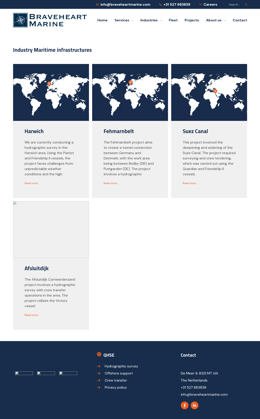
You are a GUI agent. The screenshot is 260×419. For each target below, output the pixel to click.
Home (102, 20)
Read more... (32, 183)
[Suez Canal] (209, 92)
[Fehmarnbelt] (130, 92)
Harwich (34, 131)
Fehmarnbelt (119, 131)
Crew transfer (116, 380)
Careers (210, 4)
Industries (149, 20)
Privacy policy (116, 387)
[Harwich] (51, 92)
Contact (240, 20)
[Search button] (246, 4)
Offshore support (119, 373)
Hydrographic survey (121, 366)
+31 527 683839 (177, 4)
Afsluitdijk (37, 268)
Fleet (173, 20)
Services (122, 20)
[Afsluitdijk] (51, 229)
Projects (192, 20)
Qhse (108, 355)
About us (214, 20)
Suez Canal (195, 131)
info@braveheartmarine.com (125, 4)
